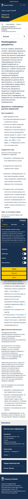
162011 (16, 291)
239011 (14, 140)
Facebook (7, 451)
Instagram (15, 451)
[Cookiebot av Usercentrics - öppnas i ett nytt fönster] (20, 221)
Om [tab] (23, 224)
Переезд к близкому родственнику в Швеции (11, 29)
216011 (22, 315)
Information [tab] (14, 224)
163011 (6, 291)
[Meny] (25, 5)
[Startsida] (2, 24)
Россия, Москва (9, 468)
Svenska (3, 10)
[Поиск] (21, 5)
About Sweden (10, 24)
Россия (18, 24)
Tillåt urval (14, 273)
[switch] (24, 254)
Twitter (6, 455)
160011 (6, 137)
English (8, 10)
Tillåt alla (14, 269)
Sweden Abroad (14, 1)
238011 (6, 142)
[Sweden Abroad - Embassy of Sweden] (8, 5)
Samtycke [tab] (5, 224)
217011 (12, 315)
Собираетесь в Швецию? (8, 26)
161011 (19, 135)
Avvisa (14, 277)
